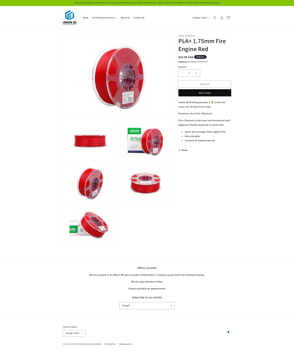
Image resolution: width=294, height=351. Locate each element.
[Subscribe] (171, 305)
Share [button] (184, 150)
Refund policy (110, 344)
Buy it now (205, 92)
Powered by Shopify (93, 344)
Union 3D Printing (77, 344)
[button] (104, 17)
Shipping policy (125, 344)
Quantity (182, 67)
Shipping (182, 61)
